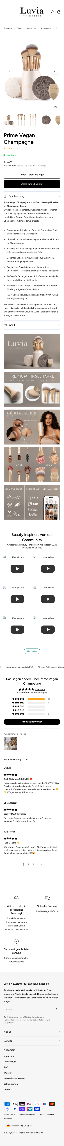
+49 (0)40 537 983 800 (16, 929)
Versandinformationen (14, 1078)
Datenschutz (10, 1061)
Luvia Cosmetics (18, 1133)
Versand (20, 166)
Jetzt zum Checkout (32, 184)
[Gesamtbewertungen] (32, 148)
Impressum (9, 1056)
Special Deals (31, 28)
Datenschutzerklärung (27, 1114)
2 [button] (28, 864)
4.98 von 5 (40, 689)
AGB (6, 1067)
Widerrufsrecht (9, 1114)
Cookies (7, 1089)
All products (46, 28)
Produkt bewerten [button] (32, 721)
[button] (5, 12)
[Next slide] (54, 71)
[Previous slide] (9, 71)
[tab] (9, 120)
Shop (19, 28)
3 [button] (33, 864)
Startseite (8, 28)
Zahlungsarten (11, 1084)
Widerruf (8, 1073)
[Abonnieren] (56, 1009)
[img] (10, 774)
